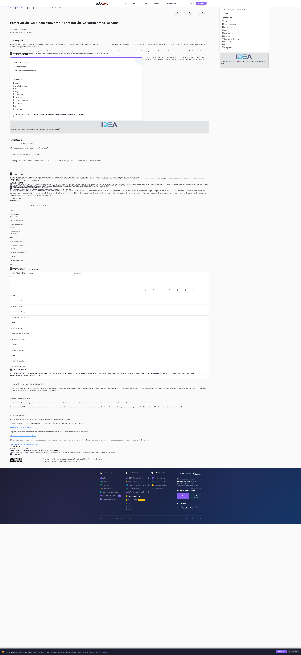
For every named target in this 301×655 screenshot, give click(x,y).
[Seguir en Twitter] (193, 507)
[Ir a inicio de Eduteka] (102, 3)
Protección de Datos (161, 485)
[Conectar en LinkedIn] (190, 507)
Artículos (105, 478)
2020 (129, 509)
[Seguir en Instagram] (182, 507)
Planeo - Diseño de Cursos (137, 485)
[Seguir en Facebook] (178, 507)
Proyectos (106, 485)
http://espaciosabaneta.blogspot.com (23, 436)
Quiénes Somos (159, 478)
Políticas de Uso (159, 481)
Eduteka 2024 (136, 500)
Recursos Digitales (109, 499)
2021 (129, 506)
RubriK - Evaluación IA (135, 481)
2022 (129, 503)
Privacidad (198, 518)
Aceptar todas (281, 651)
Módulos (105, 481)
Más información (102, 652)
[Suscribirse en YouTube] (186, 507)
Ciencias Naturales (21, 7)
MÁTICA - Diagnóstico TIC (136, 492)
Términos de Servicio (184, 518)
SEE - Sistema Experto (111, 495)
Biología (30, 7)
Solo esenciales (293, 651)
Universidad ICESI (160, 488)
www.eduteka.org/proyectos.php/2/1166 (23, 444)
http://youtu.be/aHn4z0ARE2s (20, 427)
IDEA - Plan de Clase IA (136, 478)
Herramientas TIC (108, 488)
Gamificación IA (134, 488)
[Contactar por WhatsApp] (197, 507)
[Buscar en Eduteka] (192, 3)
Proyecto (12, 7)
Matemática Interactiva (110, 492)
